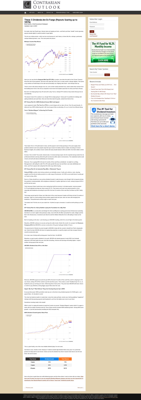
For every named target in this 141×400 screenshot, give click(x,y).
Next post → (81, 387)
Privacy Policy (115, 397)
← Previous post (28, 387)
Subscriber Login (78, 12)
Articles (32, 12)
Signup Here (93, 34)
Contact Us (49, 12)
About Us (40, 12)
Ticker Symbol (93, 72)
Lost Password (93, 36)
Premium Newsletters (62, 12)
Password (92, 26)
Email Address (93, 22)
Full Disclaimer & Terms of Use (104, 397)
